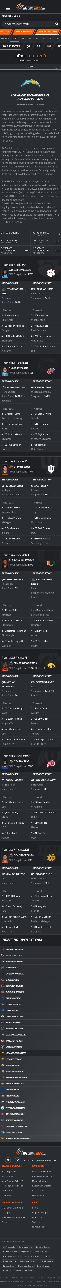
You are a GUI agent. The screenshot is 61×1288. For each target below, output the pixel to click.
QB (28, 46)
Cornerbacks (43, 1266)
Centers (46, 1256)
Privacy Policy (38, 1226)
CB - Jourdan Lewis (12, 485)
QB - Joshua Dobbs (12, 579)
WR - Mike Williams (42, 289)
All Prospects (9, 1247)
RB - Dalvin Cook (16, 387)
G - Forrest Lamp (41, 387)
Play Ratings (38, 1195)
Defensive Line (9, 1261)
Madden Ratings (40, 1181)
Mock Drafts (7, 1176)
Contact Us (37, 1217)
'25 (29, 38)
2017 (30, 66)
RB (38, 46)
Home (22, 61)
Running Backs (42, 1247)
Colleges (6, 1212)
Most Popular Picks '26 (12, 1185)
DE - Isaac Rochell (41, 874)
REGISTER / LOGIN (11, 16)
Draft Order (7, 1190)
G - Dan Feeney (39, 485)
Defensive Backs (25, 1266)
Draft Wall (7, 1195)
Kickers (18, 1271)
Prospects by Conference (13, 1217)
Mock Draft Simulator (42, 1171)
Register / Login (40, 1212)
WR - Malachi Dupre (13, 874)
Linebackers (8, 1266)
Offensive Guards (31, 1256)
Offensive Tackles (11, 1256)
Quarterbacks (25, 1247)
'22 (50, 38)
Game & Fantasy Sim (42, 1176)
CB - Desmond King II (42, 682)
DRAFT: (5, 38)
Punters (28, 1271)
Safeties (7, 1271)
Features (6, 1222)
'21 (57, 38)
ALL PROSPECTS (11, 46)
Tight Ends (25, 1252)
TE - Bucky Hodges (12, 780)
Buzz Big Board (9, 1171)
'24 (36, 38)
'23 (43, 38)
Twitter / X (37, 1222)
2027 (14, 38)
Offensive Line (41, 1252)
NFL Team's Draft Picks (12, 1207)
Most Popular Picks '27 (12, 1181)
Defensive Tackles (28, 1261)
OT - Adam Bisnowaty (43, 780)
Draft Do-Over (38, 1190)
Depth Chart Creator (41, 1185)
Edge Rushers (46, 1261)
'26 (22, 38)
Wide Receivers (10, 1252)
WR (49, 46)
